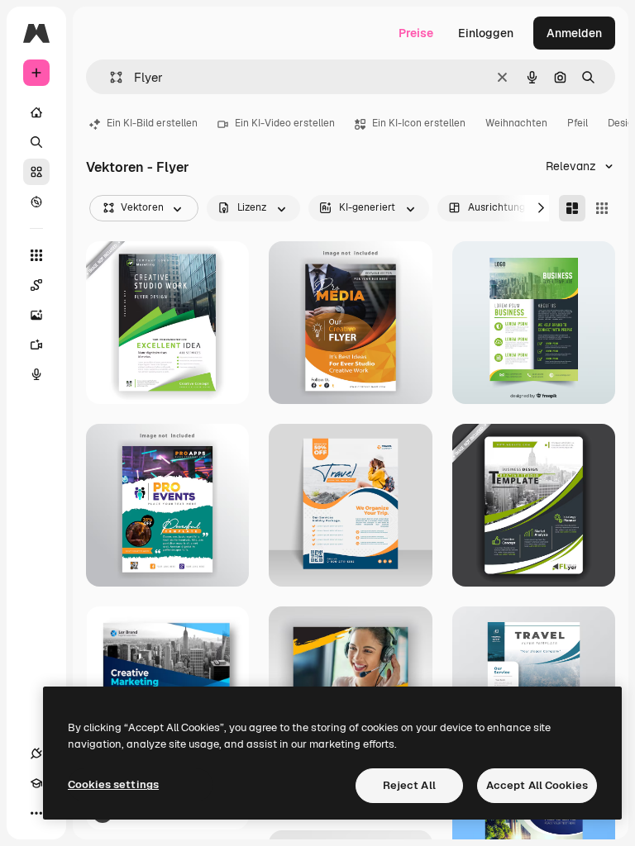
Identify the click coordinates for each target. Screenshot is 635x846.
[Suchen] (36, 142)
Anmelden (574, 33)
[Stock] (36, 172)
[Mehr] (36, 813)
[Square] (602, 208)
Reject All (409, 785)
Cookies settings (113, 784)
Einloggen (485, 33)
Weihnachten (516, 123)
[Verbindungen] (36, 753)
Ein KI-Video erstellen (285, 123)
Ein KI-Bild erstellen (152, 123)
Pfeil (577, 123)
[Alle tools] (36, 255)
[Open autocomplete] (109, 77)
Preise (416, 33)
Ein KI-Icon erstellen (419, 123)
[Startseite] (36, 112)
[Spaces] (36, 285)
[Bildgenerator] (36, 315)
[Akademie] (36, 783)
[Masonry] (572, 208)
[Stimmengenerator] (36, 374)
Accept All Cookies (537, 785)
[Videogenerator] (36, 344)
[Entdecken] (36, 201)
